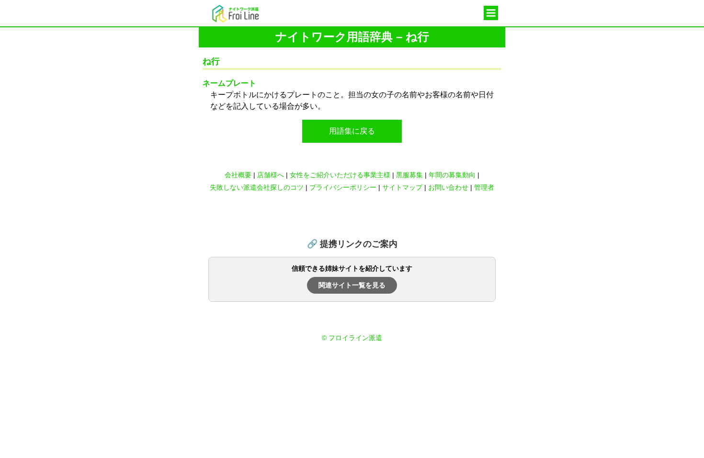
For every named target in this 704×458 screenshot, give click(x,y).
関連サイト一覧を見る (352, 285)
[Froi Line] (229, 20)
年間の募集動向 (452, 175)
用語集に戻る (352, 131)
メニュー (491, 14)
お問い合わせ (448, 187)
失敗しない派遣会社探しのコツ (257, 187)
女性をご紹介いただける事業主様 (340, 175)
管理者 (484, 187)
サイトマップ (402, 187)
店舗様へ (270, 175)
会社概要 (238, 175)
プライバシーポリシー (342, 187)
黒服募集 (409, 175)
